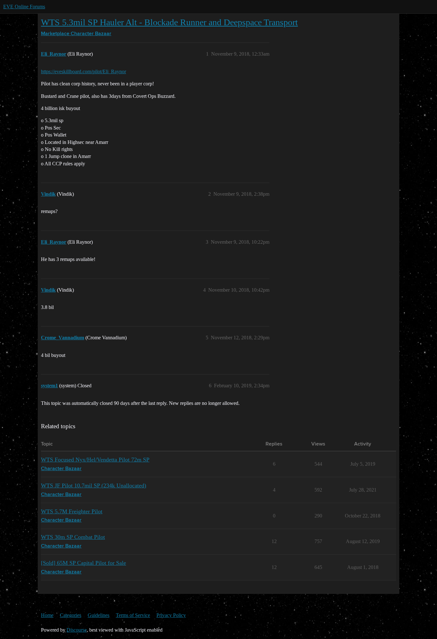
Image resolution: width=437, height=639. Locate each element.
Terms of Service (133, 615)
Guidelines (98, 615)
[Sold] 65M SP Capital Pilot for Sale (83, 563)
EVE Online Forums (24, 6)
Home (47, 615)
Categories (70, 615)
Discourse (77, 630)
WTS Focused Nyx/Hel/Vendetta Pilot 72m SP (95, 459)
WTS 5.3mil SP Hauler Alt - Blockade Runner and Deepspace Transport (169, 22)
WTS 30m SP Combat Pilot (73, 537)
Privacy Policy (171, 615)
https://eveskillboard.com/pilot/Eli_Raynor (83, 71)
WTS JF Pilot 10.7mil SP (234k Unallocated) (93, 485)
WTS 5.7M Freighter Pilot (71, 511)
